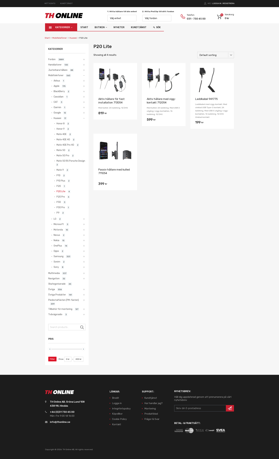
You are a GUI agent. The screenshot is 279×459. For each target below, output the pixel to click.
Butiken (100, 27)
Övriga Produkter (57, 294)
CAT (56, 102)
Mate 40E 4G (63, 139)
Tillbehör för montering (60, 309)
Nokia (56, 240)
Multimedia (54, 273)
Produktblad (151, 413)
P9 (58, 212)
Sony (56, 267)
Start (84, 27)
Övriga (51, 289)
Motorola (58, 229)
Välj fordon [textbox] (151, 18)
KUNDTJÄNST (66, 3)
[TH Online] (64, 17)
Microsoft (59, 224)
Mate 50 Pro (63, 155)
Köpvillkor (117, 413)
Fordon (52, 59)
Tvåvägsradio (55, 314)
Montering (150, 408)
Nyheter (119, 27)
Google (57, 112)
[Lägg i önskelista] (131, 69)
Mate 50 (61, 150)
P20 (59, 186)
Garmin (57, 107)
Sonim (57, 261)
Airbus (57, 80)
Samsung (58, 256)
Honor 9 (61, 129)
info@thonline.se (60, 422)
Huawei (73, 38)
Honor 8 (61, 123)
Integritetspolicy (121, 408)
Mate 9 (60, 170)
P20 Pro (61, 196)
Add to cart (115, 114)
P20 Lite (61, 191)
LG (55, 219)
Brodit (115, 397)
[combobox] (121, 18)
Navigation (54, 278)
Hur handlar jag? (153, 403)
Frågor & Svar (151, 419)
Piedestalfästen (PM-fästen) (63, 300)
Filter (52, 359)
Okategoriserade (57, 284)
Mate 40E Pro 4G (65, 145)
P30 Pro (61, 207)
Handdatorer (55, 64)
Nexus (57, 235)
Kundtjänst (138, 27)
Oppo (56, 251)
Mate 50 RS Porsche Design (71, 161)
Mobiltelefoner (59, 38)
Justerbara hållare (57, 70)
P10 (58, 175)
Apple (56, 86)
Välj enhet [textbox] (115, 18)
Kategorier (62, 27)
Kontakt (116, 424)
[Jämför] (131, 74)
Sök (158, 27)
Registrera (228, 3)
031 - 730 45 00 (195, 18)
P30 (59, 202)
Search (82, 327)
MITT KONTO (50, 3)
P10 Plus (61, 180)
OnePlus (58, 245)
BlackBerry (59, 91)
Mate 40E (62, 134)
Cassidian (58, 96)
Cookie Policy (119, 419)
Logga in (216, 3)
